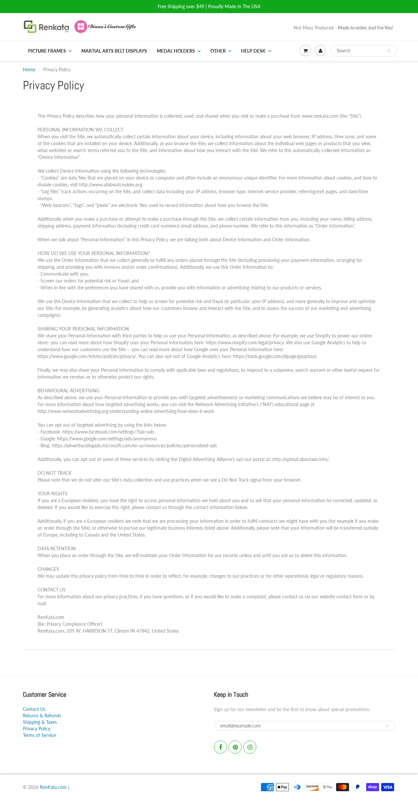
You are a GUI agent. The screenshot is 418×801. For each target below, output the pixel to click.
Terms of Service (39, 735)
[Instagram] (249, 747)
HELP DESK (253, 51)
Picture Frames (47, 51)
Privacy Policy (36, 728)
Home (29, 69)
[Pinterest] (235, 747)
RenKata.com (53, 787)
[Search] (389, 51)
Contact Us (34, 709)
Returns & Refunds (42, 715)
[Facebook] (220, 747)
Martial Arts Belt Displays (114, 51)
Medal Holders (176, 51)
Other (218, 51)
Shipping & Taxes (40, 722)
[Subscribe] (387, 726)
